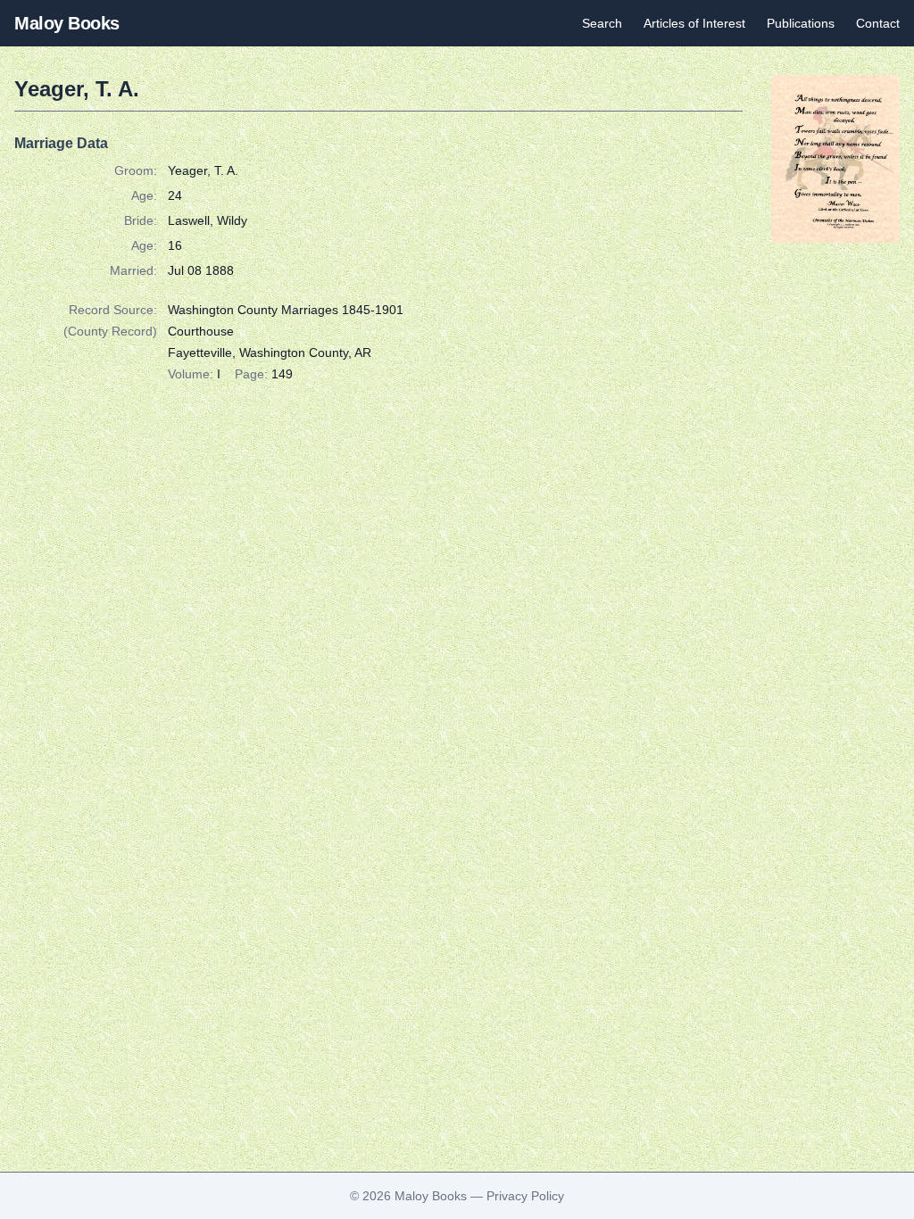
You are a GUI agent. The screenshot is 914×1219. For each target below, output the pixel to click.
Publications (801, 23)
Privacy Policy (525, 1196)
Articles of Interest (694, 23)
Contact (878, 23)
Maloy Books (67, 23)
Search (602, 23)
